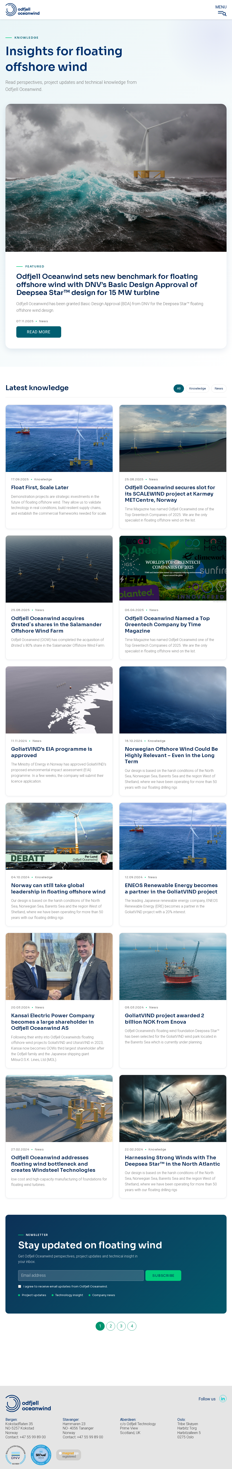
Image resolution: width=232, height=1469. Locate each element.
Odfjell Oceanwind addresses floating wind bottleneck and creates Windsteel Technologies (53, 1164)
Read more (38, 331)
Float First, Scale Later (40, 487)
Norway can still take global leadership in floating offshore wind (58, 888)
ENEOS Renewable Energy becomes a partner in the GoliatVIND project (171, 888)
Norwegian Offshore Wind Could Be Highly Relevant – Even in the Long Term (171, 755)
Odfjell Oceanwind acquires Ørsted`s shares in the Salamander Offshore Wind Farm (56, 624)
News (43, 321)
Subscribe (163, 1275)
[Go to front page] (22, 9)
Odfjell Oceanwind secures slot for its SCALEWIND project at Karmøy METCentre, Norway (170, 493)
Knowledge (197, 388)
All (179, 388)
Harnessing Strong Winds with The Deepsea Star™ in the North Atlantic (172, 1161)
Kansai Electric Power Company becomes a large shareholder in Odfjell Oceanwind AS (52, 1022)
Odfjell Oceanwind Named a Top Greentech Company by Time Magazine (167, 624)
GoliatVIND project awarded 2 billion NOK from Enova (164, 1019)
